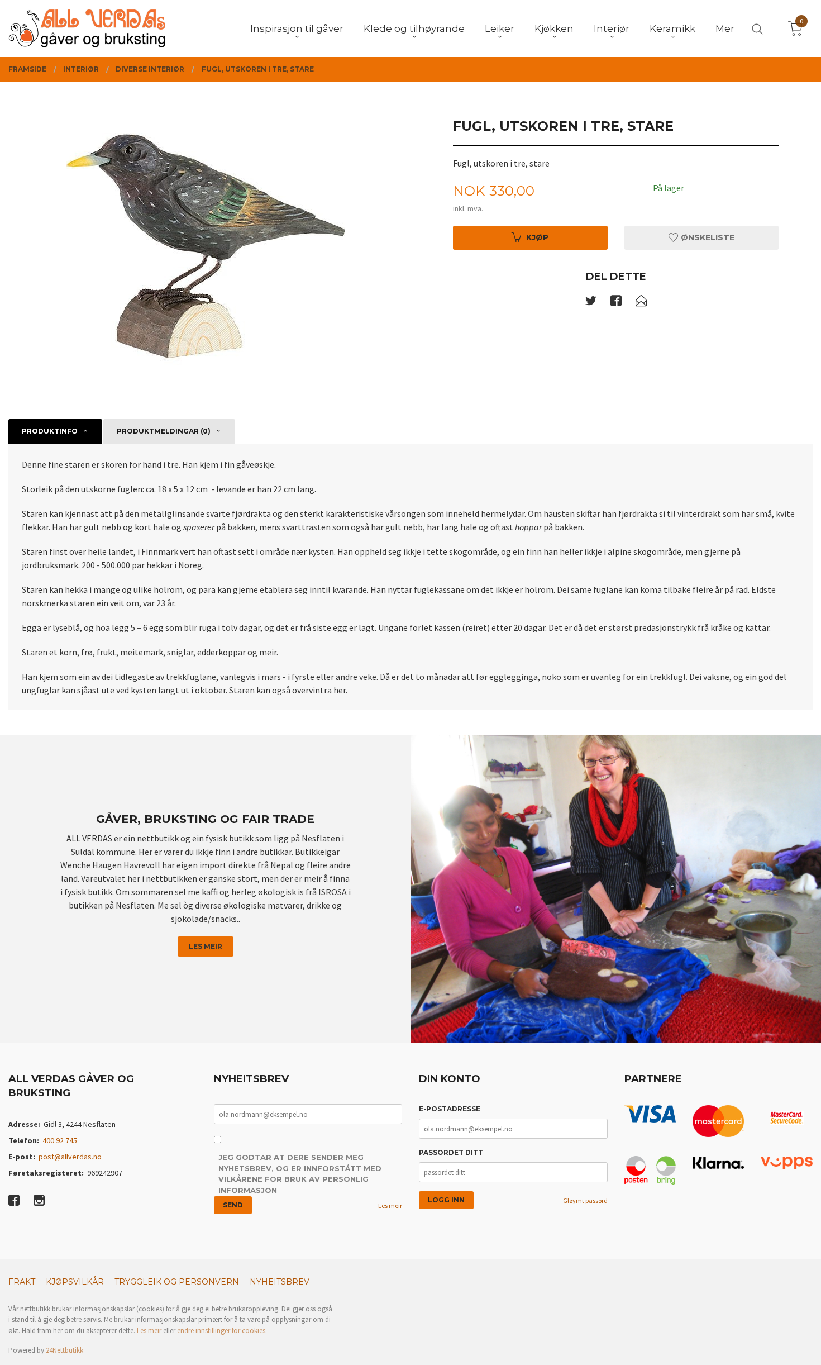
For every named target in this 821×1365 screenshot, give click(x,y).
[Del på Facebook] (616, 303)
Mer (724, 28)
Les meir (205, 946)
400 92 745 (59, 1140)
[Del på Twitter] (591, 303)
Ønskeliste (706, 237)
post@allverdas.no (70, 1157)
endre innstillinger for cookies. (222, 1330)
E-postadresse (449, 1109)
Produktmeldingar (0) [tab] (164, 431)
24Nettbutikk (64, 1350)
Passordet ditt (451, 1152)
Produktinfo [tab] (50, 431)
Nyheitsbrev (279, 1282)
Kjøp (537, 237)
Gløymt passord (585, 1200)
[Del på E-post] (641, 303)
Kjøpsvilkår (75, 1282)
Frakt (21, 1282)
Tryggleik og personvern (176, 1282)
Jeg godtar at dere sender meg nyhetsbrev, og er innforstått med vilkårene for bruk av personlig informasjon (299, 1174)
